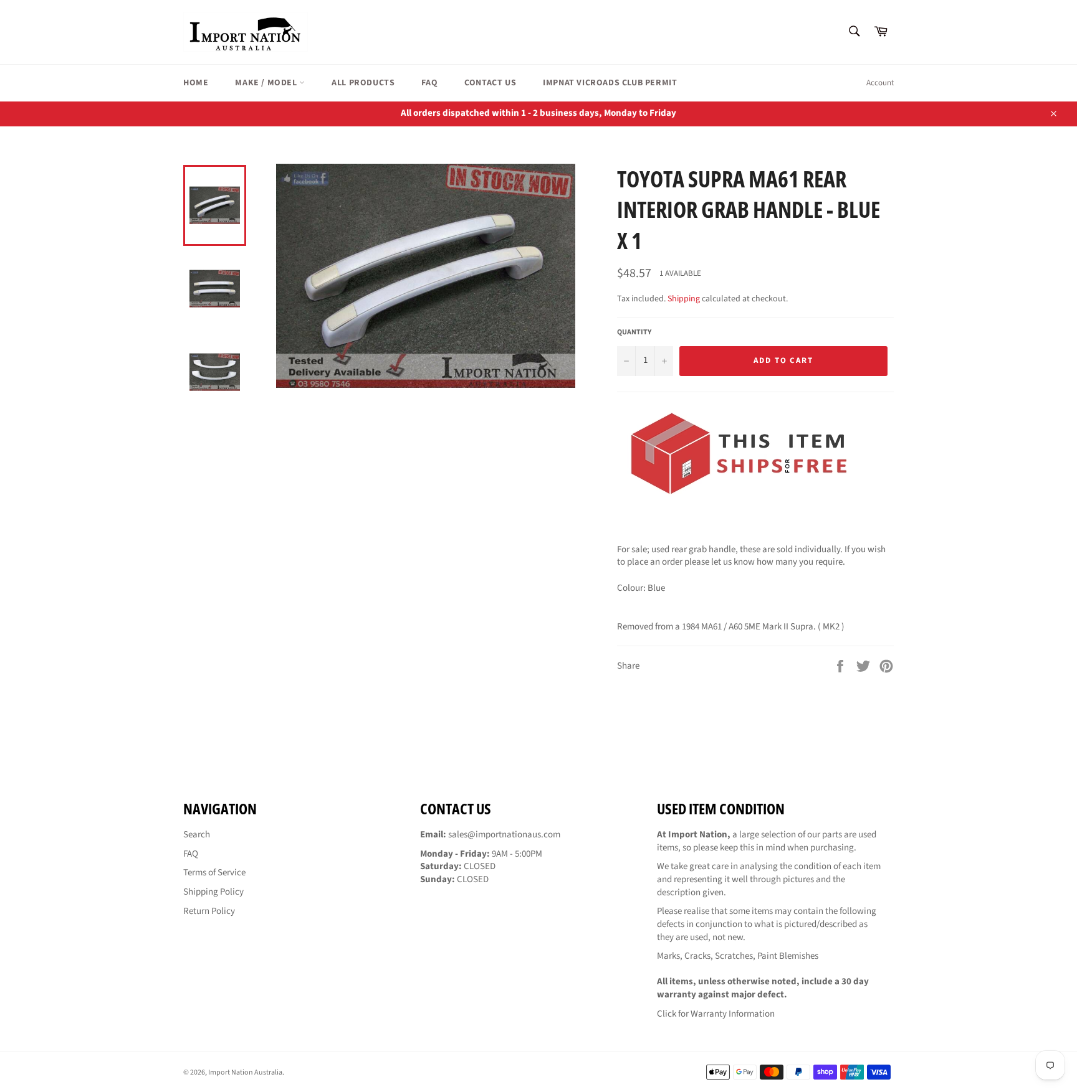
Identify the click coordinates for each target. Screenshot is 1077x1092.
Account (880, 82)
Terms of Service (214, 872)
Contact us (490, 83)
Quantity (634, 332)
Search (196, 834)
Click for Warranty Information (716, 1013)
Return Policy (209, 911)
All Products (363, 83)
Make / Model (267, 83)
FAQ (429, 83)
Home (195, 83)
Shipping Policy (213, 891)
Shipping (684, 299)
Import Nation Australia (245, 1072)
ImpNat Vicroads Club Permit (610, 83)
